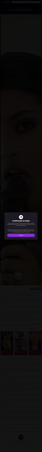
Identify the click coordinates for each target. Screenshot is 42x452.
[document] (21, 226)
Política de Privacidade (25, 232)
